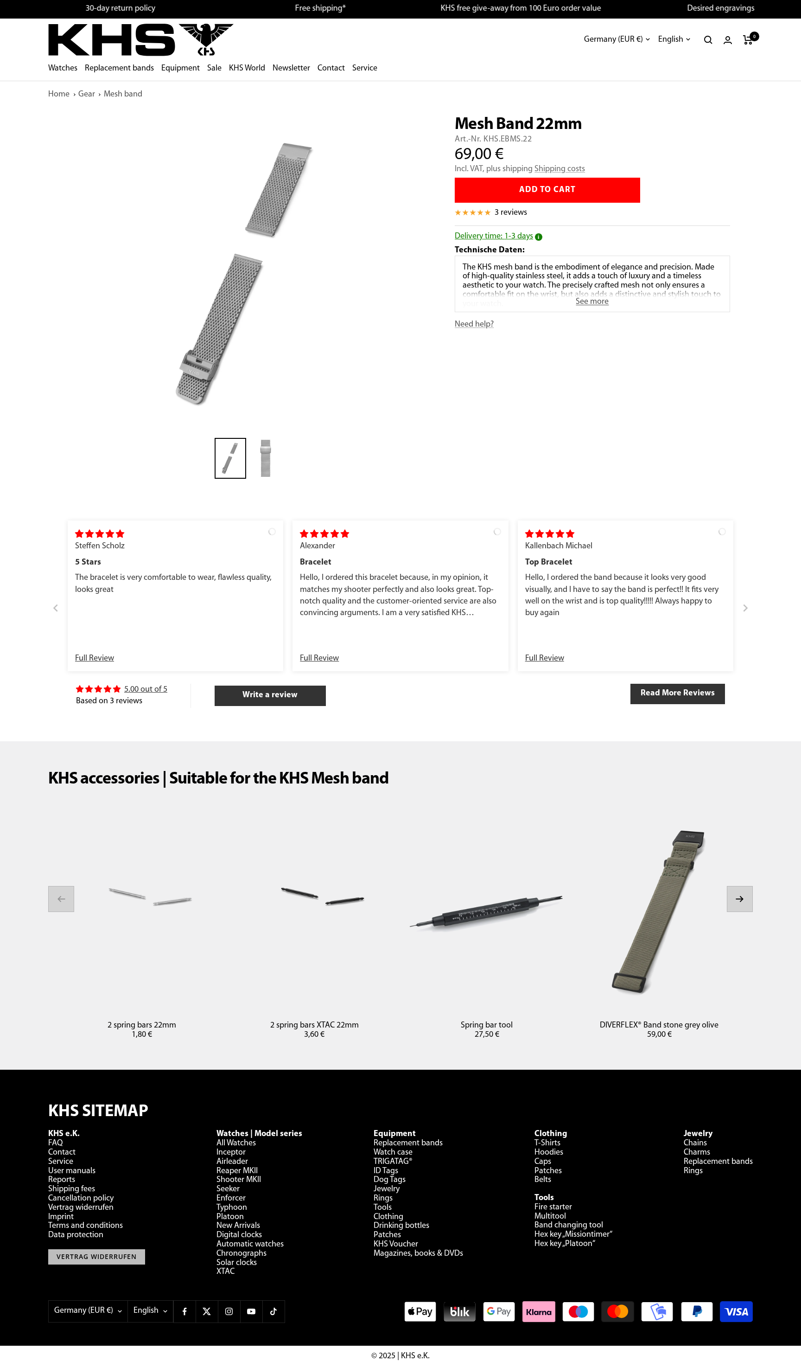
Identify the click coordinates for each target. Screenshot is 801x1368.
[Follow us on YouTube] (251, 1311)
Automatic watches (250, 1244)
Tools (383, 1208)
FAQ (55, 1143)
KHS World (247, 68)
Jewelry (387, 1189)
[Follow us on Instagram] (229, 1311)
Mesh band (123, 94)
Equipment (180, 68)
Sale (214, 68)
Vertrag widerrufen (81, 1208)
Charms (697, 1153)
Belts (542, 1180)
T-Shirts (547, 1143)
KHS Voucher (396, 1244)
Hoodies (548, 1153)
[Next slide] (745, 608)
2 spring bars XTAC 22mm (314, 1025)
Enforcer (231, 1199)
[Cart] (748, 40)
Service (364, 68)
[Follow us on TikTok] (273, 1311)
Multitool (550, 1217)
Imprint (61, 1217)
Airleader (232, 1162)
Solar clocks (236, 1263)
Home (59, 94)
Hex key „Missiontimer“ (573, 1235)
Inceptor (231, 1153)
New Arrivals (238, 1226)
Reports (61, 1180)
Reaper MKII (237, 1171)
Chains (695, 1143)
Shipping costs (559, 169)
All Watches (236, 1143)
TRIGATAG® (393, 1162)
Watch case (393, 1153)
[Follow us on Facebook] (184, 1311)
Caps (542, 1162)
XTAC (225, 1272)
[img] (99, 535)
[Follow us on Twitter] (207, 1311)
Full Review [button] (94, 659)
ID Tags (386, 1171)
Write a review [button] (270, 695)
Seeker (228, 1189)
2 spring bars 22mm (142, 1025)
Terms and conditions (85, 1226)
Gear (86, 94)
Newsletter (291, 68)
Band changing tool (568, 1225)
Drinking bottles (401, 1226)
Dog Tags (390, 1180)
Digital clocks (239, 1235)
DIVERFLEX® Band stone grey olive (659, 1025)
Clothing (388, 1217)
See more (592, 302)
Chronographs (241, 1254)
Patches (387, 1235)
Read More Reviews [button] (678, 693)
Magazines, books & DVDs (418, 1254)
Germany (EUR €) (613, 40)
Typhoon (231, 1208)
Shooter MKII (238, 1180)
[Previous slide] (55, 608)
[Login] (728, 40)
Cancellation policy (81, 1199)
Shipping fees (71, 1189)
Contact (331, 68)
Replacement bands (119, 68)
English (670, 40)
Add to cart (547, 190)
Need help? (474, 325)
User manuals (71, 1171)
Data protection (75, 1235)
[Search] (708, 40)
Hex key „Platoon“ (564, 1244)
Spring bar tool (487, 1025)
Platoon (230, 1217)
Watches (62, 68)
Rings (383, 1199)
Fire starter (553, 1207)
